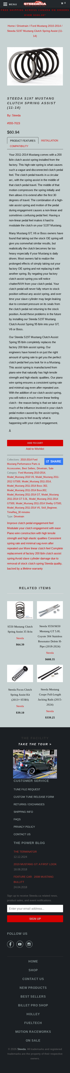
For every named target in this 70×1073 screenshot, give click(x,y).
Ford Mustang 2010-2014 (46, 25)
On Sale (33, 1040)
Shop (33, 970)
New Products (33, 987)
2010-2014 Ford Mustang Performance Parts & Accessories (23, 464)
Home (11, 25)
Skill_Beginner (49, 507)
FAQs (17, 819)
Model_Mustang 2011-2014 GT (23, 494)
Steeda (16, 115)
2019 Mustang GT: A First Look (35, 864)
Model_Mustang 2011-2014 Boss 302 (27, 485)
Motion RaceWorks (33, 1031)
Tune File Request (27, 789)
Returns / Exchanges (29, 804)
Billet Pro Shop (33, 1005)
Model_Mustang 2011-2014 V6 (23, 507)
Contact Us (22, 834)
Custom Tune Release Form (34, 796)
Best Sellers (28, 468)
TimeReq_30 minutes (18, 512)
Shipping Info (23, 811)
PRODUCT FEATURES (22, 140)
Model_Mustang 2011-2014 (36, 481)
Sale (51, 468)
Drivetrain (22, 25)
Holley (33, 1014)
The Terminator (25, 851)
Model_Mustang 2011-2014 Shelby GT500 (38, 503)
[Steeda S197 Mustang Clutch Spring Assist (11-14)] (35, 66)
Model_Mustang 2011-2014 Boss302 (26, 490)
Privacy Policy (24, 826)
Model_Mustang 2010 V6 (20, 477)
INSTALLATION (49, 140)
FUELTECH (33, 1023)
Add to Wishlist (35, 448)
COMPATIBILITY (19, 146)
